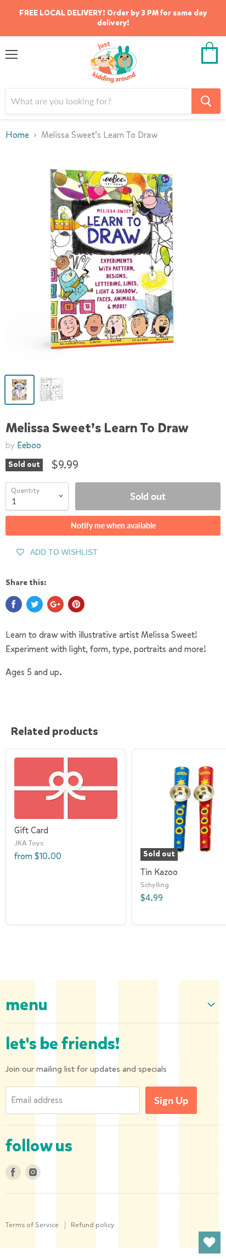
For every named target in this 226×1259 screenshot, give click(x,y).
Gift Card (31, 830)
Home (17, 135)
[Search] (206, 101)
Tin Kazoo (159, 872)
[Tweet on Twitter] (34, 604)
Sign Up (171, 1100)
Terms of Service (32, 1224)
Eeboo (29, 445)
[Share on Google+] (55, 604)
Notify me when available (113, 525)
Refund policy (93, 1224)
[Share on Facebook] (13, 604)
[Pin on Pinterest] (76, 604)
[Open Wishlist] (210, 1243)
